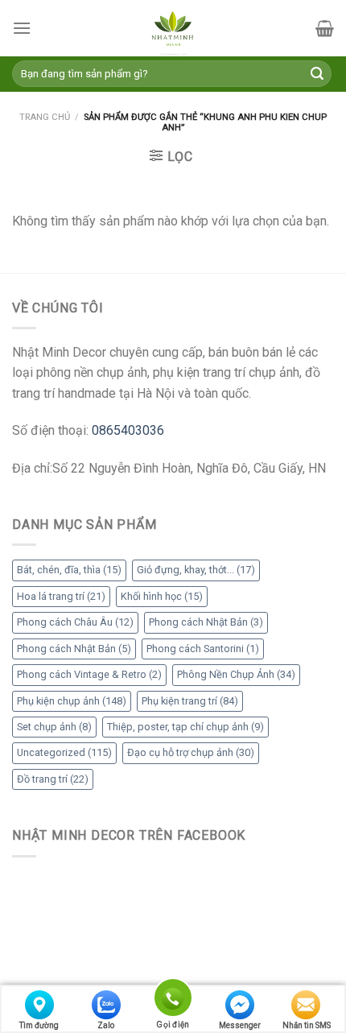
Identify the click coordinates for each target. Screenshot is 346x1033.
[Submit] (317, 74)
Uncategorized (64, 752)
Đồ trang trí (53, 779)
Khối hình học (162, 596)
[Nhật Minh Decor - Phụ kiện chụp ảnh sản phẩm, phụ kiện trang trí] (173, 28)
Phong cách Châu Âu (75, 622)
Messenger (240, 1025)
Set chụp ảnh (54, 727)
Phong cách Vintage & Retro (89, 674)
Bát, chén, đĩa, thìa (69, 570)
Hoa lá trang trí (61, 596)
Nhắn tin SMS (306, 1025)
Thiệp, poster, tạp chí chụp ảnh (185, 727)
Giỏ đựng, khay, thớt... (196, 570)
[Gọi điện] (173, 1000)
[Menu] (21, 28)
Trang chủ (44, 117)
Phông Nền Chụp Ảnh (236, 674)
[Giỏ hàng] (324, 28)
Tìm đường (39, 1025)
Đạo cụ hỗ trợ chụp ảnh (190, 752)
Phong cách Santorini (202, 649)
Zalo (105, 1025)
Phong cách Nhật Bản (206, 622)
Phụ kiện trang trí (190, 701)
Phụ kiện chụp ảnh (71, 701)
